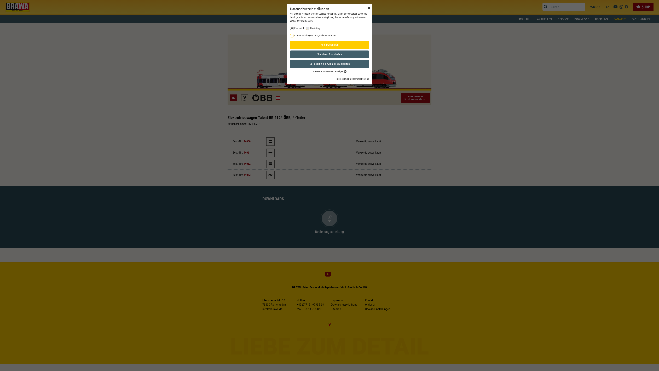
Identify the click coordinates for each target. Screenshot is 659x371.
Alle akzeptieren (330, 44)
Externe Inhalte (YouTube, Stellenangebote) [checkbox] (315, 35)
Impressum (341, 78)
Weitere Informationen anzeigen (328, 71)
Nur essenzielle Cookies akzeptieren (329, 63)
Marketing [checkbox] (315, 28)
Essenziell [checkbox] (299, 28)
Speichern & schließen (329, 54)
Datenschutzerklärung (358, 78)
